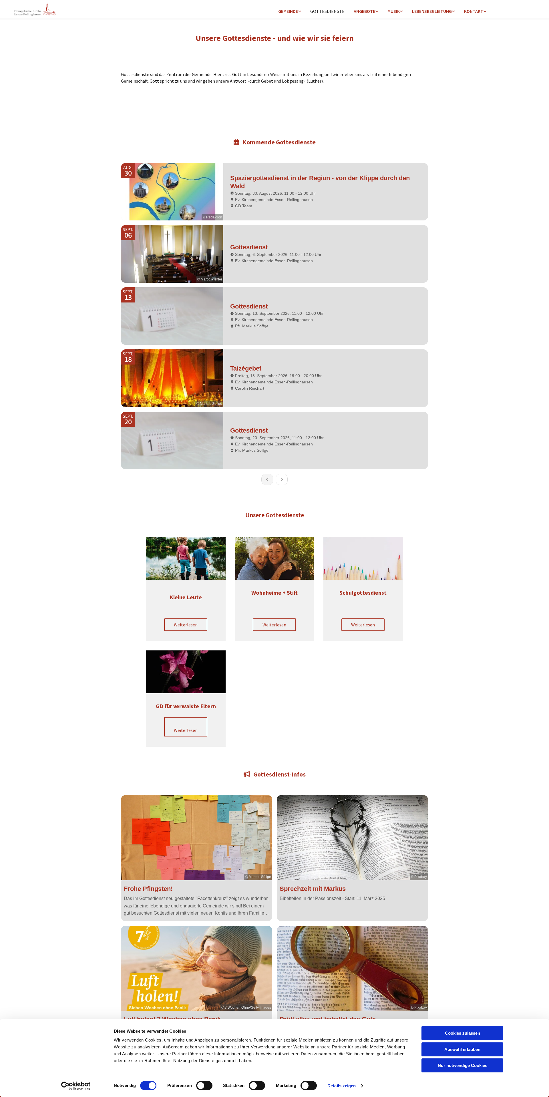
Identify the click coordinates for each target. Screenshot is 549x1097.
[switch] (204, 1085)
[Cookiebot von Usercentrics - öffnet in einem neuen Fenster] (76, 1086)
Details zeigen (341, 1085)
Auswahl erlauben (462, 1049)
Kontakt (473, 11)
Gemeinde (288, 11)
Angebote (364, 11)
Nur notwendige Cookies (462, 1065)
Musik (393, 11)
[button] (185, 624)
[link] (290, 11)
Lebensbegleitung (432, 11)
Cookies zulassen (462, 1033)
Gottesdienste (327, 11)
